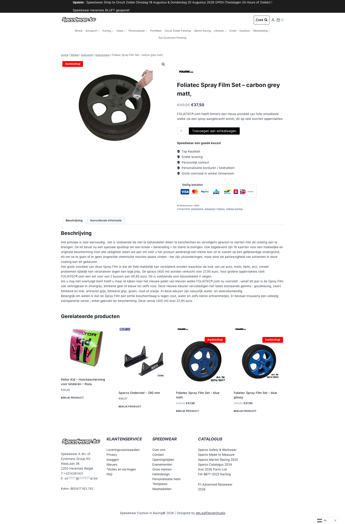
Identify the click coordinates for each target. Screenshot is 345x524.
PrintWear (156, 30)
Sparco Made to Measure (216, 454)
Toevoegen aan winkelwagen (214, 131)
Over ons (158, 450)
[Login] (273, 20)
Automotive (197, 209)
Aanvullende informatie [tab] (106, 220)
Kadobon (245, 30)
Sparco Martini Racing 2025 (218, 459)
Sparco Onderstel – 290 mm (139, 393)
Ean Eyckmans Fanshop (173, 37)
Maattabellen (161, 489)
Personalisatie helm (166, 479)
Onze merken (162, 469)
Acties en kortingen (122, 469)
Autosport (210, 209)
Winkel (78, 30)
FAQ (109, 474)
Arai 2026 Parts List (212, 469)
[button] (163, 64)
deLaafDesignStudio (210, 513)
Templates (159, 484)
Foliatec (221, 209)
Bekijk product (72, 397)
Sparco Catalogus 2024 (215, 464)
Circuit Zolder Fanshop (178, 30)
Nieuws (112, 464)
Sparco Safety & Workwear (217, 450)
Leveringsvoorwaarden (123, 450)
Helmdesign (161, 474)
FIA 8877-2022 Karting (214, 474)
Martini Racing (202, 30)
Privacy (112, 454)
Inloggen (113, 459)
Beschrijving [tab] (74, 220)
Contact (158, 454)
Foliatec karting (234, 209)
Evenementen (162, 464)
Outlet (232, 30)
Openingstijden (163, 459)
